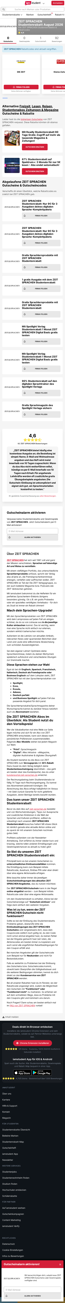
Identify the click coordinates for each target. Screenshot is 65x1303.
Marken (30, 14)
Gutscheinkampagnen (13, 1214)
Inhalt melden (12, 1017)
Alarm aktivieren (32, 537)
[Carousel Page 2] (10, 98)
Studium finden (9, 1184)
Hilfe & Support (9, 1105)
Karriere (6, 1099)
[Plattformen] (43, 3)
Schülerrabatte (9, 1196)
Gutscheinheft (44, 14)
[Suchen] (3, 9)
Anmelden (58, 3)
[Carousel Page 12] (59, 98)
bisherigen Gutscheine (32, 119)
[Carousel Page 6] (30, 98)
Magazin (6, 1118)
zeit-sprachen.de (37, 809)
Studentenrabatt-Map (13, 1141)
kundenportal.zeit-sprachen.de (22, 775)
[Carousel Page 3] (15, 98)
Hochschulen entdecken (14, 1190)
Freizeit (25, 106)
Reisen (47, 106)
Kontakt (6, 1111)
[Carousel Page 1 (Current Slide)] (5, 98)
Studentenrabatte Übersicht (16, 1129)
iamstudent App (10, 1154)
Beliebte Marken (10, 1135)
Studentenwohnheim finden (15, 1177)
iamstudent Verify (11, 1226)
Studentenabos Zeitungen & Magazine (30, 110)
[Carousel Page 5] (25, 98)
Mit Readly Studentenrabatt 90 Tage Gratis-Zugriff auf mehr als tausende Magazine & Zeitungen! (41, 136)
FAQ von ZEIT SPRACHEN (22, 1005)
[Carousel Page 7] (34, 98)
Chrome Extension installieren (34, 1043)
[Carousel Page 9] (44, 98)
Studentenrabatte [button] (11, 14)
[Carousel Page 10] (49, 98)
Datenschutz (8, 1244)
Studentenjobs (9, 1171)
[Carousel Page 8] (39, 98)
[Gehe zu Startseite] (32, 3)
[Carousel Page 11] (54, 98)
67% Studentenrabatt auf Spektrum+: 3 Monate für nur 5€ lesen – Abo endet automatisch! (41, 162)
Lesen (36, 106)
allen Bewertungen (48, 496)
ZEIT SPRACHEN (15, 560)
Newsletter (7, 1160)
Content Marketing (11, 1220)
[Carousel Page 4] (20, 98)
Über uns (6, 1093)
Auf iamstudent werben (13, 1208)
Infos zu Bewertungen (13, 1256)
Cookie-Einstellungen (12, 1250)
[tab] (8, 39)
